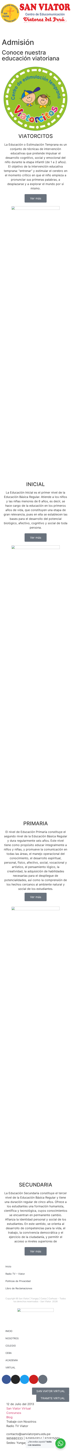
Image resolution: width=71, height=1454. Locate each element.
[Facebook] (6, 1379)
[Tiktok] (42, 1379)
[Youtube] (33, 1379)
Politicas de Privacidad (18, 1281)
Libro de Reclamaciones (18, 1288)
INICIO (8, 1331)
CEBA (8, 1352)
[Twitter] (24, 1379)
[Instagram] (15, 1379)
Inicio (8, 1266)
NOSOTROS (12, 1338)
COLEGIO (10, 1345)
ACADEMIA (11, 1360)
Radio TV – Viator (15, 1273)
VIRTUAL (10, 1367)
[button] (5, 1448)
